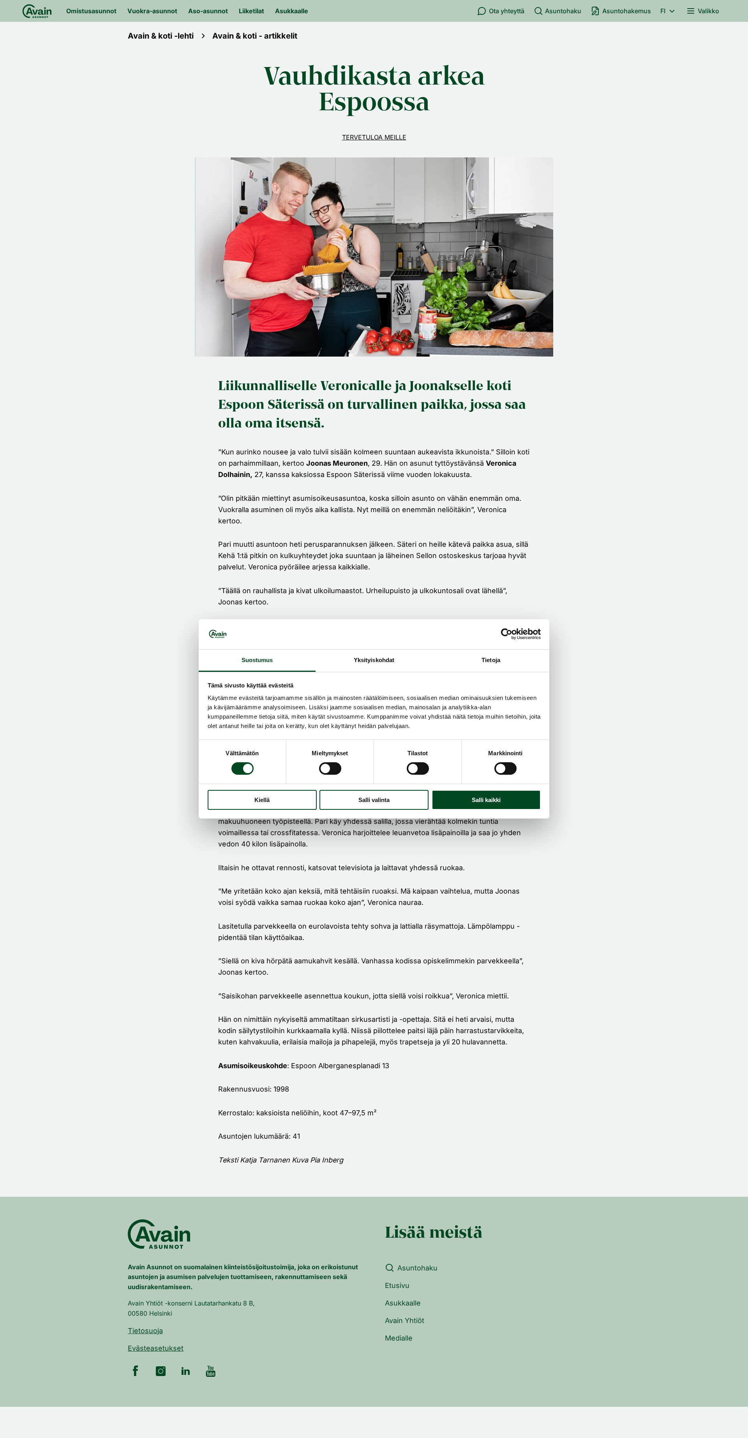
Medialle (399, 1338)
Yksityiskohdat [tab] (374, 660)
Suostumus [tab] (257, 660)
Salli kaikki (486, 800)
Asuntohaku (563, 11)
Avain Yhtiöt (404, 1320)
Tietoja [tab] (491, 660)
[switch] (330, 768)
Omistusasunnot (91, 11)
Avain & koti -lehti (161, 36)
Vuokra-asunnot (152, 11)
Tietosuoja (145, 1331)
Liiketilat (251, 11)
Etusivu (397, 1285)
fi (662, 11)
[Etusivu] (37, 11)
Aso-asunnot (208, 11)
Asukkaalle (291, 11)
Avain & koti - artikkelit (254, 36)
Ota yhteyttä (506, 11)
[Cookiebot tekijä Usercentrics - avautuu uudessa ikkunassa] (507, 634)
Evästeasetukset (155, 1348)
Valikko (708, 11)
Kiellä (262, 800)
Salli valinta (374, 800)
